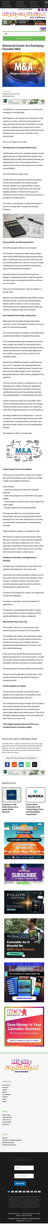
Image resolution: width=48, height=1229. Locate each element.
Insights (4, 1097)
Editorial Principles (8, 1142)
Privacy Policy (6, 1122)
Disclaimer (5, 1124)
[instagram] (42, 10)
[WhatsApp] (28, 765)
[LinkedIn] (21, 765)
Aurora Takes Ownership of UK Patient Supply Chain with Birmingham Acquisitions (34, 809)
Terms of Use (6, 1119)
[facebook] (39, 10)
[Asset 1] (24, 13)
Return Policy (6, 1115)
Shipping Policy (7, 1117)
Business (5, 1087)
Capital (4, 1090)
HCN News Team (9, 96)
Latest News (6, 1085)
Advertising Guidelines (9, 1145)
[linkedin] (46, 10)
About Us (5, 1138)
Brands (4, 1092)
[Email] (35, 765)
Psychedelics (6, 1094)
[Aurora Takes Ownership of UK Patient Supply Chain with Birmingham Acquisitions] (35, 795)
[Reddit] (14, 765)
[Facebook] (7, 765)
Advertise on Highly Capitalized (12, 1140)
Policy (4, 1099)
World (4, 1101)
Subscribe (20, 1183)
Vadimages (27, 1221)
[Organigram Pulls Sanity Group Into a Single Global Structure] (11, 795)
